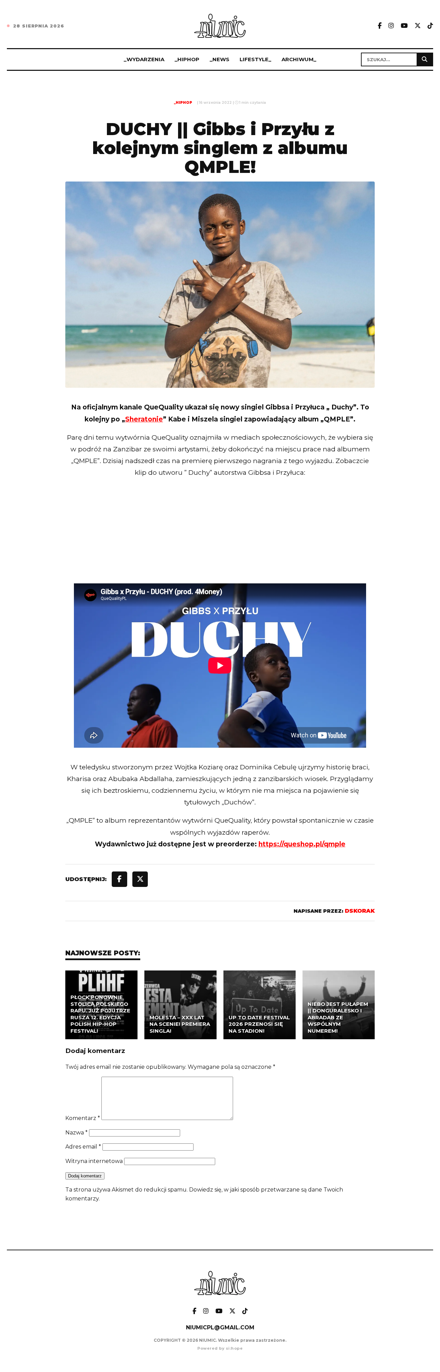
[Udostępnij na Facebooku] (119, 879)
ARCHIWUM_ (299, 59)
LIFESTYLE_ (255, 59)
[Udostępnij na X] (140, 879)
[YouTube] (404, 26)
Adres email (83, 1146)
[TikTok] (430, 26)
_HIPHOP (187, 59)
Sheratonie (144, 419)
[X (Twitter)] (418, 26)
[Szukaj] (424, 59)
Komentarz (82, 1118)
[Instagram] (391, 26)
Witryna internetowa (94, 1161)
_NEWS (219, 59)
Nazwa (76, 1132)
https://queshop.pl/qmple (301, 844)
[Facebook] (380, 26)
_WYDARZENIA (144, 59)
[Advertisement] (220, 544)
